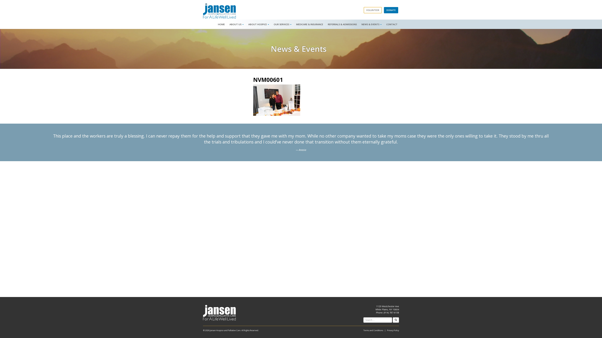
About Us (236, 24)
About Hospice (257, 24)
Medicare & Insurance (309, 24)
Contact (391, 24)
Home (221, 24)
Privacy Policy (393, 330)
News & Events (371, 24)
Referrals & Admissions (342, 24)
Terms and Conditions (373, 330)
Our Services (282, 24)
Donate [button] (391, 10)
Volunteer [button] (372, 10)
